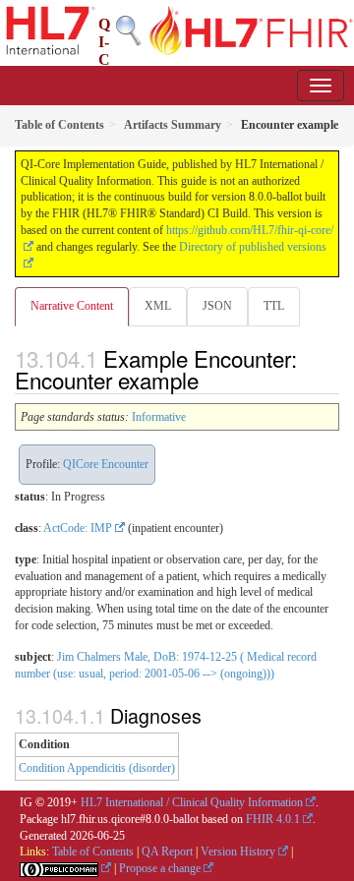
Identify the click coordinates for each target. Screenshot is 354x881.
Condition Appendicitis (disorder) (97, 768)
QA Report (167, 851)
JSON (217, 306)
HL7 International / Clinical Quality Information (192, 802)
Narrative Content (71, 306)
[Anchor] (209, 379)
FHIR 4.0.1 (273, 819)
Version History (238, 851)
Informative (159, 417)
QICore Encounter (105, 464)
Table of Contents (93, 851)
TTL (274, 306)
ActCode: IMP (77, 528)
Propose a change (160, 868)
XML (158, 306)
